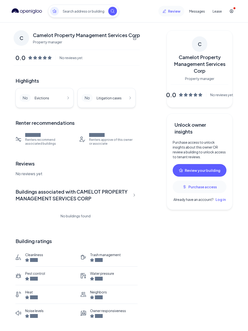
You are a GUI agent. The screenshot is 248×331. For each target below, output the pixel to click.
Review (174, 11)
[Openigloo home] (27, 11)
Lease (217, 11)
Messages (197, 11)
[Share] (135, 38)
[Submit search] (112, 11)
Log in (221, 199)
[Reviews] (54, 11)
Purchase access (202, 187)
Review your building (202, 170)
